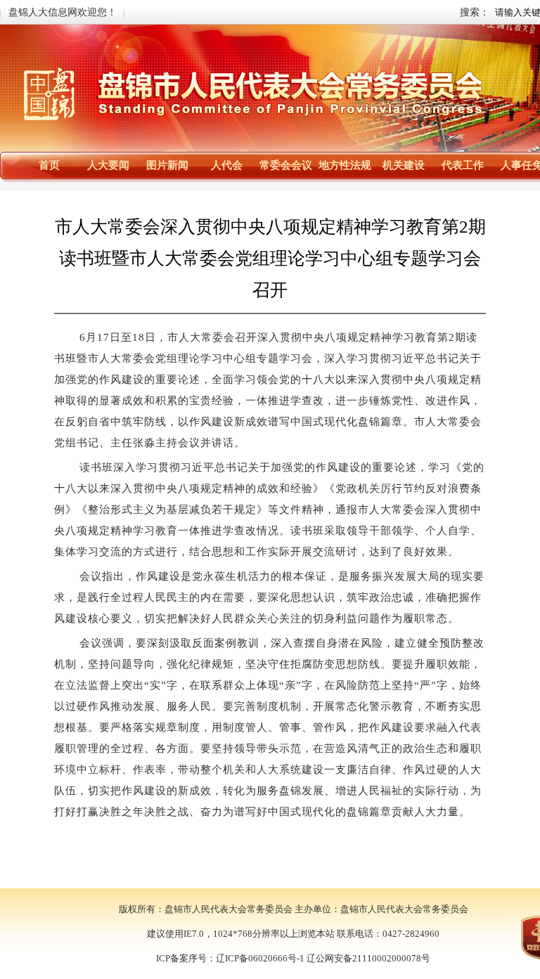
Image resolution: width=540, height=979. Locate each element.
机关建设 (403, 165)
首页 (49, 165)
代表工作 (463, 165)
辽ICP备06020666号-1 (260, 958)
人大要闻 (108, 165)
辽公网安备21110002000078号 (368, 958)
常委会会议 (285, 165)
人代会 (227, 165)
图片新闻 (167, 165)
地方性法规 (345, 165)
